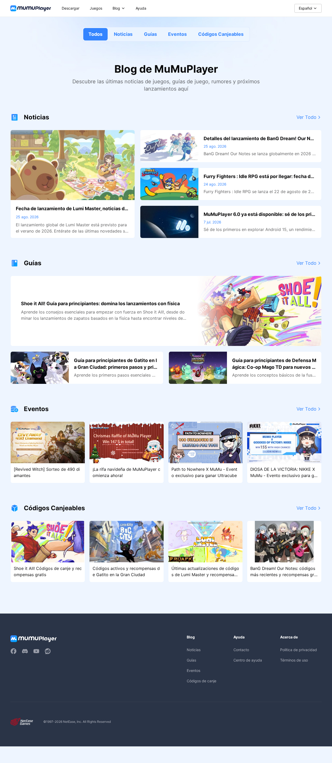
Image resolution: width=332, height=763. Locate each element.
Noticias (123, 34)
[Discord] (25, 651)
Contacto (241, 650)
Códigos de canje (201, 681)
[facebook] (13, 651)
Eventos (177, 34)
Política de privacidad (298, 650)
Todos (95, 34)
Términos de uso (294, 660)
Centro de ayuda (247, 660)
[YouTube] (36, 651)
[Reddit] (48, 651)
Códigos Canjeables (221, 34)
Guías (150, 34)
